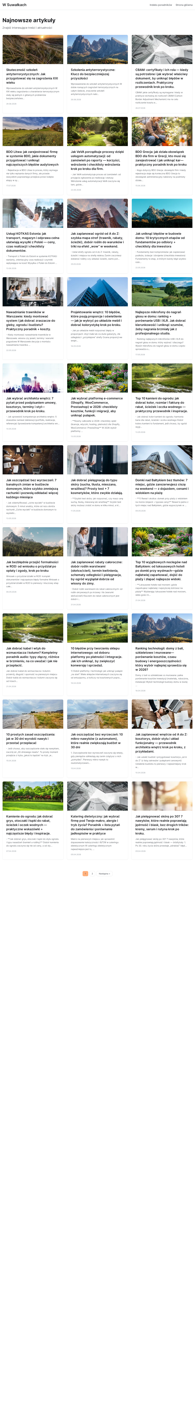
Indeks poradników (161, 4)
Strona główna (184, 4)
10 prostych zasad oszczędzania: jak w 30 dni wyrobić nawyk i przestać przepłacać (30, 739)
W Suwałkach (14, 5)
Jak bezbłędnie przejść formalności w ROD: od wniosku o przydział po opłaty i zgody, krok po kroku (32, 566)
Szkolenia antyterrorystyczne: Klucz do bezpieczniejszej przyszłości (93, 74)
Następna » (104, 873)
